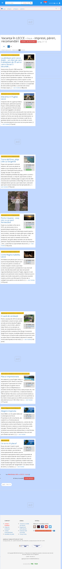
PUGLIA (16, 9)
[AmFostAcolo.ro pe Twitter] (50, 526)
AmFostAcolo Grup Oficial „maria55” (43, 530)
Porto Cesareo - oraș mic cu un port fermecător (10, 220)
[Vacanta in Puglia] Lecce (9, 97)
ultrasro (29, 64)
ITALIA (9, 9)
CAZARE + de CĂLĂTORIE (28, 41)
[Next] (11, 46)
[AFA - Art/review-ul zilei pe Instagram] (35, 526)
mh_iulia (29, 416)
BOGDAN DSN (31, 224)
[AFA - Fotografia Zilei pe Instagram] (39, 526)
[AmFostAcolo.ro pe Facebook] (43, 526)
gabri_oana (30, 384)
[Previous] (4, 46)
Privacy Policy (23, 534)
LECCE (22, 9)
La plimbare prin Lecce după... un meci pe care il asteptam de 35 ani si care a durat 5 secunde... (11, 62)
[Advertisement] (18, 297)
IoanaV (29, 166)
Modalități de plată (9, 534)
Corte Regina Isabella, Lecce (10, 255)
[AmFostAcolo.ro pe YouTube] (46, 526)
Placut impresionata (10, 376)
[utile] (41, 2)
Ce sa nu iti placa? (9, 443)
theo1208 (30, 104)
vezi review (16, 88)
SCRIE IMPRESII (29, 478)
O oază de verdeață (9, 316)
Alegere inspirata (8, 411)
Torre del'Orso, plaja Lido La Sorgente (10, 160)
